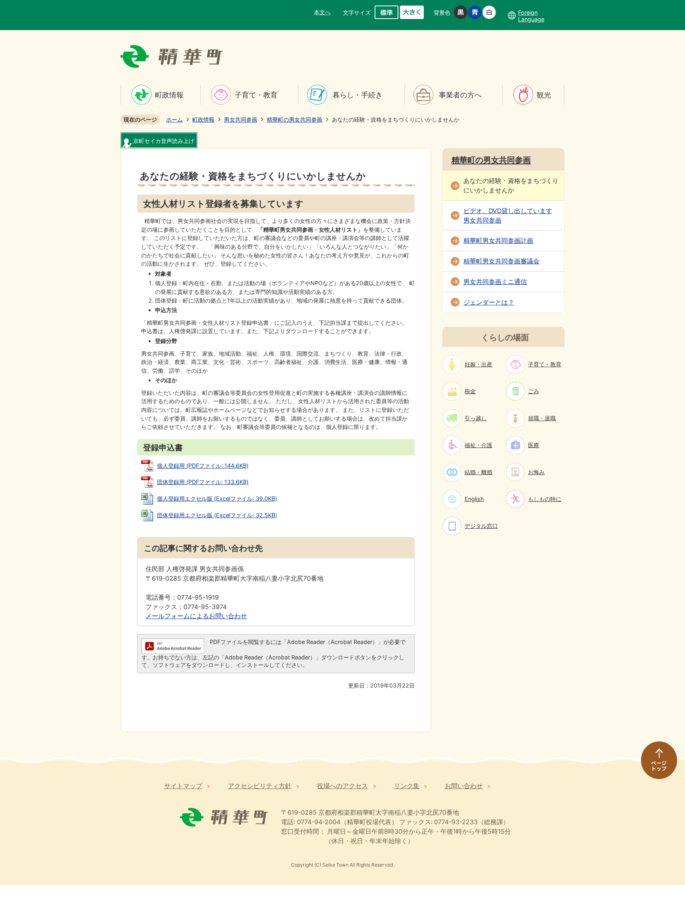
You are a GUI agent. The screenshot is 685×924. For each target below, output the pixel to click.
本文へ (322, 12)
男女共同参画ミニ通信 (495, 282)
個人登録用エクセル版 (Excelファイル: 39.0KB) (217, 498)
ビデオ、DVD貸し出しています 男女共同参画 (507, 215)
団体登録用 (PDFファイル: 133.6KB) (203, 481)
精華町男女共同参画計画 (498, 240)
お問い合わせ (464, 786)
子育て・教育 (256, 95)
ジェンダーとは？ (488, 302)
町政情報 (169, 95)
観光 (544, 95)
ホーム (174, 119)
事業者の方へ (460, 95)
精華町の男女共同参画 (294, 119)
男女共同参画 (240, 119)
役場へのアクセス (342, 786)
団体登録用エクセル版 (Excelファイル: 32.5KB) (217, 515)
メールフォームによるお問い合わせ (196, 616)
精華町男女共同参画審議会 (501, 261)
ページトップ (655, 764)
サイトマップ (183, 786)
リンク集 (406, 786)
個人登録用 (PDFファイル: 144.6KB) (203, 465)
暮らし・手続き (358, 95)
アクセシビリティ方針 (259, 786)
